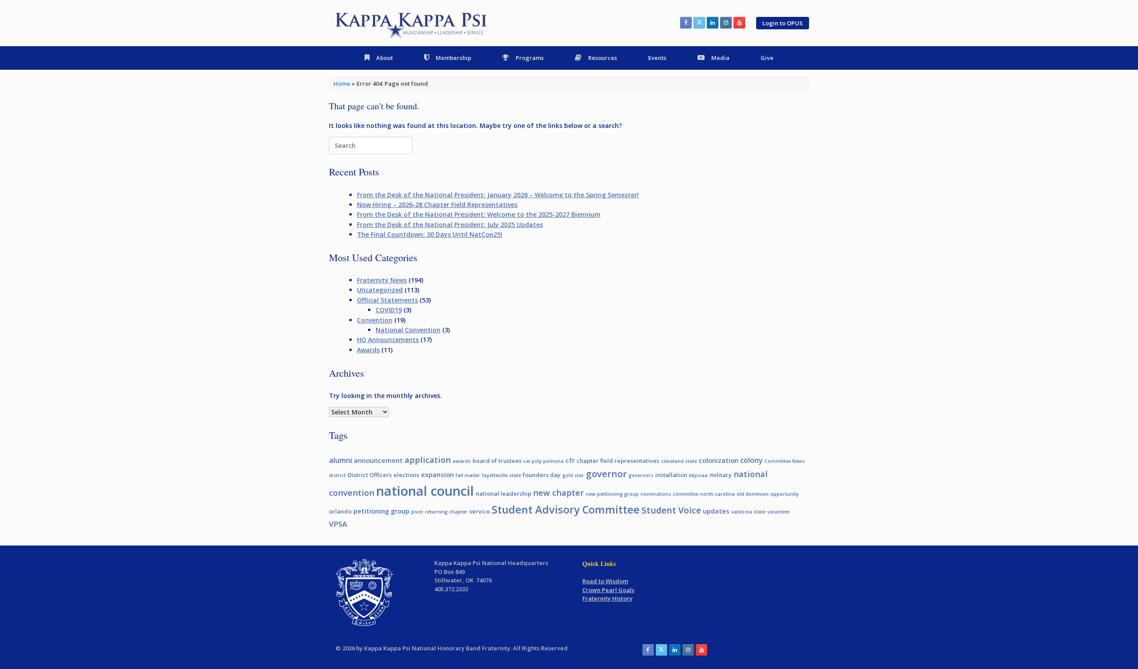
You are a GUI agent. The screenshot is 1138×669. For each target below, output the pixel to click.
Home (341, 84)
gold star (573, 475)
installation (671, 475)
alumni (340, 460)
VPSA (338, 524)
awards (462, 461)
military (720, 475)
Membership (453, 58)
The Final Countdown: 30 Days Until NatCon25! (429, 234)
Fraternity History (607, 598)
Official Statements (387, 300)
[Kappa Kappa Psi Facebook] (686, 22)
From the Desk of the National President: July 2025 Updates (450, 224)
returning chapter (446, 512)
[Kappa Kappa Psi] (412, 23)
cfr (570, 460)
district (337, 475)
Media (720, 58)
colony (751, 460)
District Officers (370, 475)
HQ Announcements (388, 339)
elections (406, 475)
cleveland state (679, 461)
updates (716, 510)
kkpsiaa (698, 475)
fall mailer (468, 475)
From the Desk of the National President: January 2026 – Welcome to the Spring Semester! (498, 195)
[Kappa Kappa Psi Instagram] (726, 22)
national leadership (503, 494)
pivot (417, 512)
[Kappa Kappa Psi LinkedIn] (712, 22)
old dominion (753, 494)
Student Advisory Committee (566, 509)
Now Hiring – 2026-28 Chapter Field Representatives (437, 204)
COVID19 (389, 310)
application (428, 459)
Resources (602, 58)
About (384, 58)
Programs (530, 58)
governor (606, 473)
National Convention (408, 330)
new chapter (558, 492)
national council (425, 491)
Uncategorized (380, 290)
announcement (378, 460)
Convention (375, 320)
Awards (368, 350)
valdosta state (748, 512)
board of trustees (497, 461)
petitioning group (381, 510)
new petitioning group (612, 494)
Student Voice (671, 510)
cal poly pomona (543, 461)
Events (657, 58)
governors (641, 475)
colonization (718, 460)
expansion (437, 474)
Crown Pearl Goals (608, 590)
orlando (340, 511)
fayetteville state (501, 475)
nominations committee (669, 494)
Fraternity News (382, 280)
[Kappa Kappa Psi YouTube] (739, 22)
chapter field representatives (618, 461)
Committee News (785, 461)
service (479, 511)
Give (767, 58)
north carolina (717, 494)
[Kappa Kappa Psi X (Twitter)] (699, 22)
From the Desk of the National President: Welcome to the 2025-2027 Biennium (479, 214)
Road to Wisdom (605, 581)
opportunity (784, 494)
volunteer (778, 512)
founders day (542, 475)
